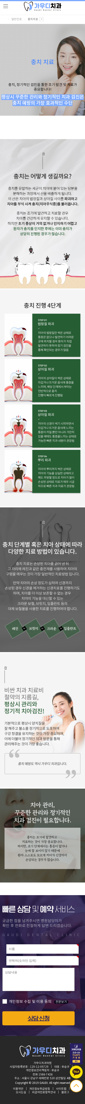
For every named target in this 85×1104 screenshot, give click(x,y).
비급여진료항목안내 (43, 1092)
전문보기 (61, 1002)
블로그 (65, 1092)
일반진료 (16, 19)
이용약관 (18, 1088)
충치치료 (33, 19)
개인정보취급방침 (39, 1088)
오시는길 (21, 1092)
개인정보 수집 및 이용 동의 (30, 1002)
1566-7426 (45, 1074)
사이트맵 (61, 1088)
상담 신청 (38, 1018)
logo (42, 6)
